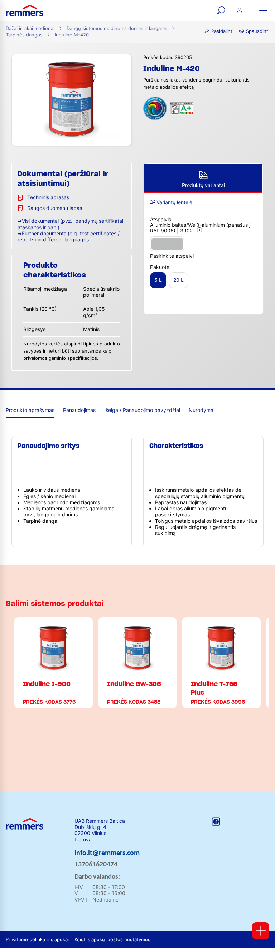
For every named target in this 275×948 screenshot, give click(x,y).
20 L (178, 280)
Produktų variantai (203, 185)
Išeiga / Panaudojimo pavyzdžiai (142, 410)
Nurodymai (201, 410)
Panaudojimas (79, 410)
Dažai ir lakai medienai (30, 28)
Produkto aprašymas (30, 410)
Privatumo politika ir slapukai (37, 939)
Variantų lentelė (173, 202)
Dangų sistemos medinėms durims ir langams (117, 28)
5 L (158, 280)
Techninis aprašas (48, 197)
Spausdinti (257, 31)
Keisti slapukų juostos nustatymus (112, 939)
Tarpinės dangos (24, 35)
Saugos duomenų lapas (54, 208)
